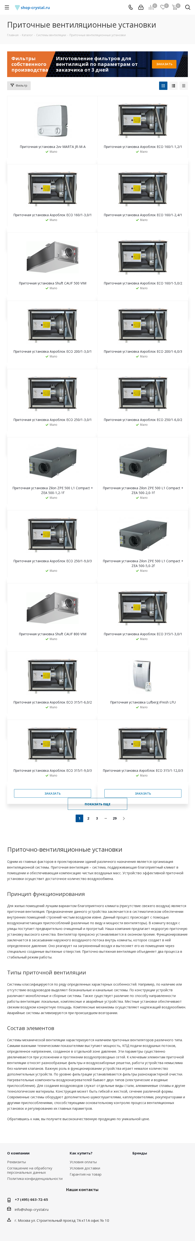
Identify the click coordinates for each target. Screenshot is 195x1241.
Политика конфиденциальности (35, 1178)
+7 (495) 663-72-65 (31, 1199)
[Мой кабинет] (140, 7)
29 (115, 818)
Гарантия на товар (86, 1174)
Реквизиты (16, 1161)
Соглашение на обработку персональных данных (29, 1170)
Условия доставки (85, 1168)
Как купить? (81, 1153)
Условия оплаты (83, 1161)
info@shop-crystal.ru (32, 1209)
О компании (18, 1153)
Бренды (139, 1153)
